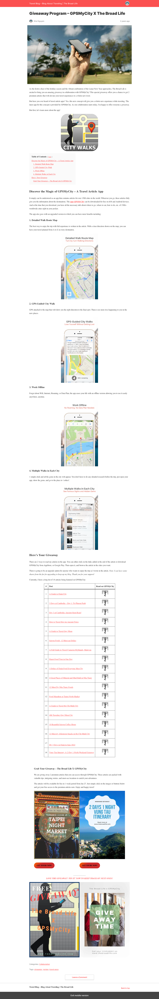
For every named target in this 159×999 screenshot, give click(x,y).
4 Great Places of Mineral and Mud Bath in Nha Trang (70, 677)
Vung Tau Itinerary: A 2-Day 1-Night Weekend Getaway (71, 752)
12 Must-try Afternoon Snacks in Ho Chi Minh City (69, 733)
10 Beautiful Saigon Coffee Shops (62, 724)
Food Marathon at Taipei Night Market (64, 696)
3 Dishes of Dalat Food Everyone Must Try (66, 668)
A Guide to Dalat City (58, 594)
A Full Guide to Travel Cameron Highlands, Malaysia (70, 650)
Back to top (125, 988)
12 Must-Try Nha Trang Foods (61, 687)
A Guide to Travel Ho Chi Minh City (63, 705)
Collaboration (44, 964)
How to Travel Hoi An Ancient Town (64, 622)
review (45, 969)
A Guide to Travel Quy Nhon (60, 631)
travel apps (54, 969)
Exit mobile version (80, 995)
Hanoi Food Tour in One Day (61, 659)
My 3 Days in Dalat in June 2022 (62, 744)
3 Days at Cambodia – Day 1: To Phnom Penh (67, 603)
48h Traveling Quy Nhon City (61, 715)
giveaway (38, 969)
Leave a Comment (79, 977)
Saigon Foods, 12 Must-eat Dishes (62, 640)
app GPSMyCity (77, 201)
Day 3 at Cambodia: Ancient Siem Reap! (65, 612)
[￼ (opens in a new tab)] (105, 595)
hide (49, 157)
